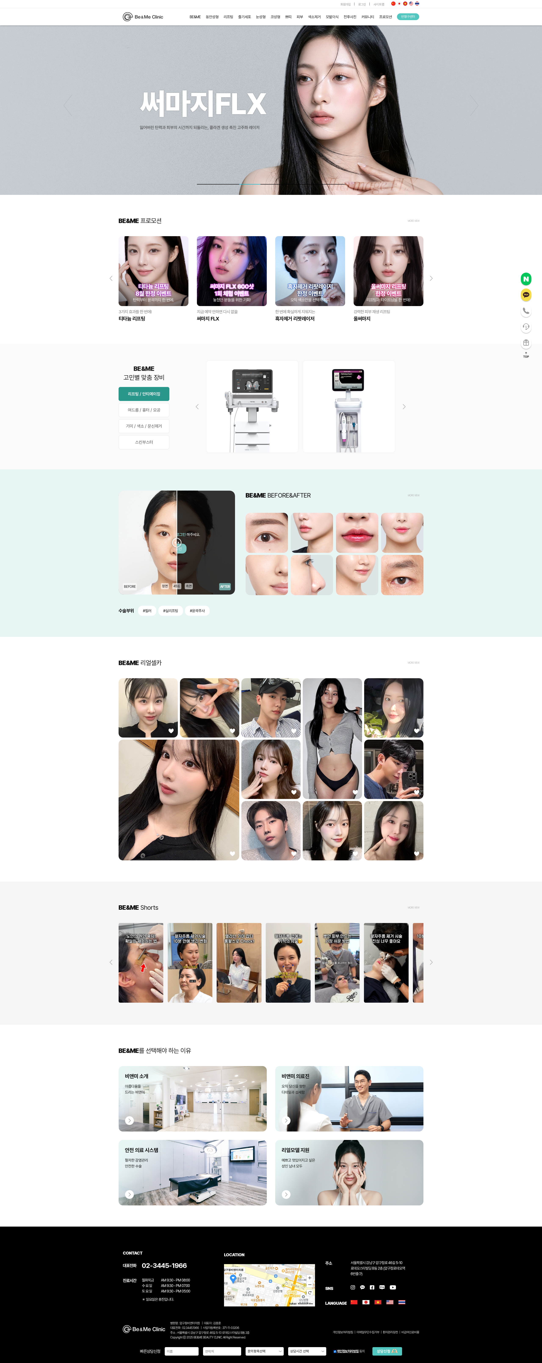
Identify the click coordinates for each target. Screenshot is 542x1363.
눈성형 (260, 17)
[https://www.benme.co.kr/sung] (143, 17)
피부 (300, 17)
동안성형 (212, 17)
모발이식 (332, 17)
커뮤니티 (367, 17)
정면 (165, 586)
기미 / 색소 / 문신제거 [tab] (144, 426)
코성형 (275, 17)
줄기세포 (244, 17)
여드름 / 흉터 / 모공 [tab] (144, 410)
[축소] (309, 1284)
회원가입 (345, 4)
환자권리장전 (390, 1332)
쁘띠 (288, 17)
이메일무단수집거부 (368, 1332)
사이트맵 (378, 4)
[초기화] (309, 1292)
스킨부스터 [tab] (144, 442)
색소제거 (314, 17)
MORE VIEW (413, 220)
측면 (189, 586)
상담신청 (384, 1351)
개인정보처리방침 (348, 1351)
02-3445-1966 (164, 1266)
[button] (474, 105)
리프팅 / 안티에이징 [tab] (144, 394)
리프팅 (228, 17)
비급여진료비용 (410, 1332)
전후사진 (350, 17)
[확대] (309, 1277)
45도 (176, 586)
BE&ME (195, 17)
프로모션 (385, 17)
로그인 (362, 4)
